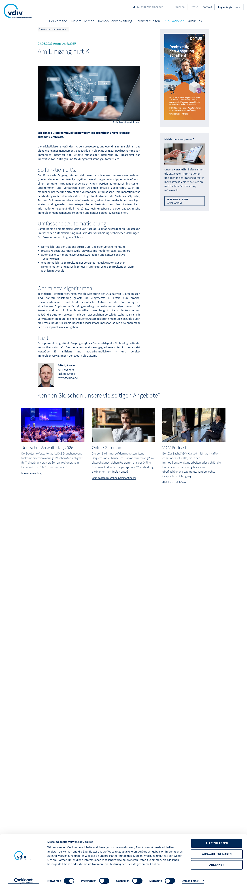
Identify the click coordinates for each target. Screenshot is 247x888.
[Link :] (184, 78)
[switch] (104, 881)
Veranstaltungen (148, 21)
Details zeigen (190, 880)
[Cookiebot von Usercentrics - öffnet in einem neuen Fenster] (23, 881)
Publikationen (174, 21)
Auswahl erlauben (217, 854)
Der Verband (58, 21)
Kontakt (207, 7)
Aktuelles (195, 21)
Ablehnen (216, 864)
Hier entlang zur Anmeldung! (177, 201)
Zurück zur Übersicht (54, 29)
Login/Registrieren (229, 7)
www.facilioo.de (68, 378)
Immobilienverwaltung (115, 21)
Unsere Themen (82, 21)
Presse (194, 7)
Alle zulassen (217, 843)
